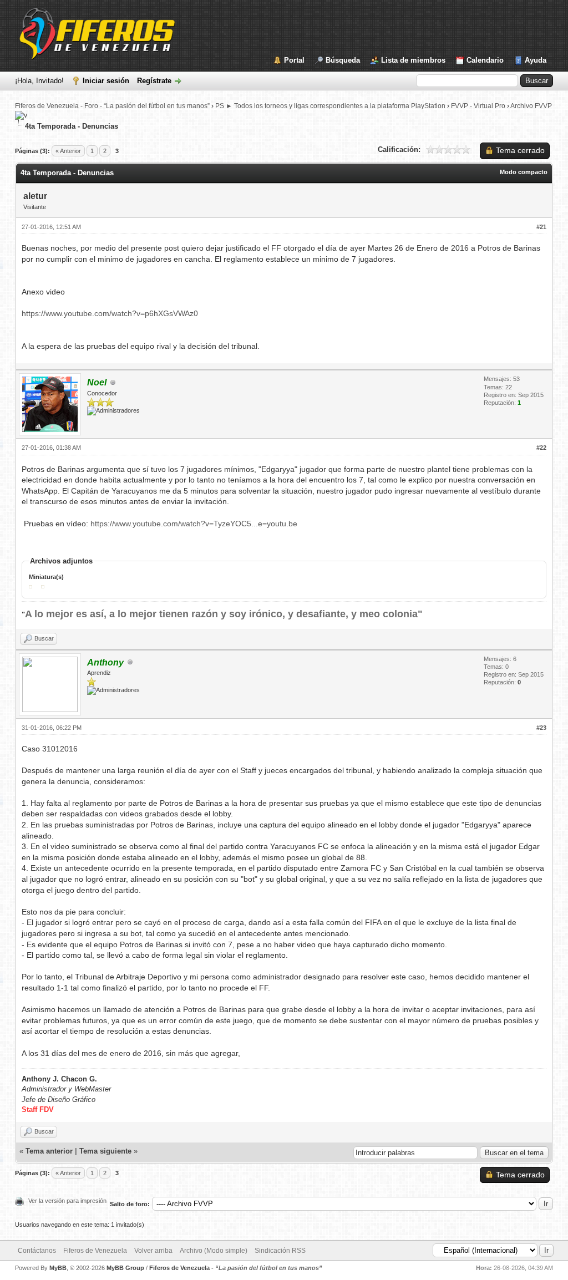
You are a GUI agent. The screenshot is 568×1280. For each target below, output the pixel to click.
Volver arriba (153, 1250)
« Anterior (68, 151)
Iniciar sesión (106, 81)
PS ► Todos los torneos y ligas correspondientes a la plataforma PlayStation (330, 106)
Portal (294, 60)
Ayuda (535, 60)
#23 (541, 727)
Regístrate (154, 81)
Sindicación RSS (280, 1250)
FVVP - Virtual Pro (478, 106)
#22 (541, 447)
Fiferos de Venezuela (95, 1250)
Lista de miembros (413, 60)
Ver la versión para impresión (67, 1200)
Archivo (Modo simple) (213, 1250)
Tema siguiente (105, 1151)
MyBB (58, 1267)
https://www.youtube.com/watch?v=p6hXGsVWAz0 (110, 313)
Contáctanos (37, 1250)
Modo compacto (523, 172)
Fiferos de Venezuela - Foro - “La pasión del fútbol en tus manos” (112, 106)
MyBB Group (125, 1267)
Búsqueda (343, 60)
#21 (541, 227)
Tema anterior (49, 1151)
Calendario (485, 60)
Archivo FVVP (531, 106)
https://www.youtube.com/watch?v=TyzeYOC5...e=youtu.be (193, 523)
